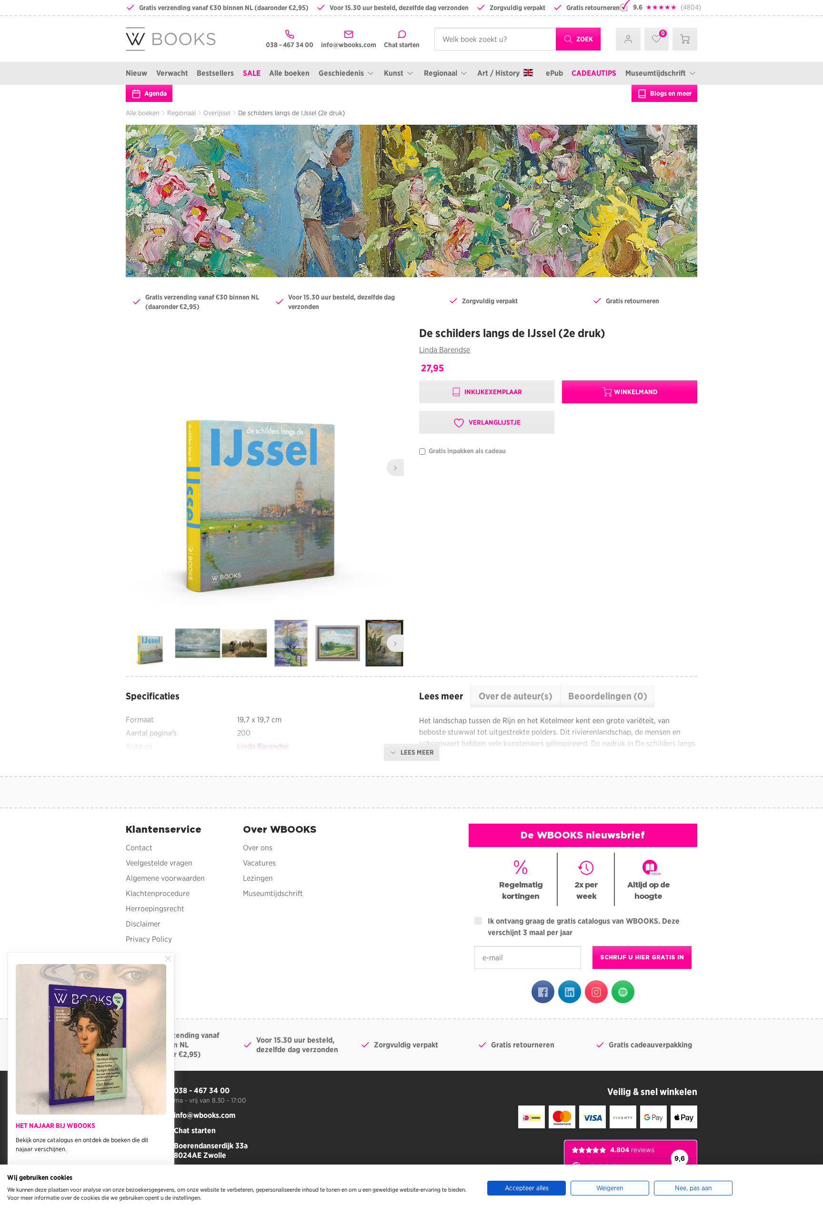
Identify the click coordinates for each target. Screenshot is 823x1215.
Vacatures (259, 862)
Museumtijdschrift (655, 73)
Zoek (584, 39)
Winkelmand (635, 392)
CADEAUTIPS (594, 73)
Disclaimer (143, 923)
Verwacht (172, 73)
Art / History (498, 73)
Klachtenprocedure (158, 893)
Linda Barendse (444, 349)
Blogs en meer (670, 93)
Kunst (393, 73)
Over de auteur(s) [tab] (515, 696)
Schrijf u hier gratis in (642, 957)
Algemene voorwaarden (165, 878)
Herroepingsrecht (155, 908)
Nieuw (136, 73)
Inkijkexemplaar (492, 392)
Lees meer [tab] (441, 696)
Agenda (155, 93)
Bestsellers (215, 73)
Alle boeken (289, 73)
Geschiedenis (341, 73)
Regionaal (440, 73)
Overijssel (217, 113)
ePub (554, 73)
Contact (139, 847)
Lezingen (258, 878)
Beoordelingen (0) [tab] (607, 696)
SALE (252, 73)
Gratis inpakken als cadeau (466, 451)
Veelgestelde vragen (159, 862)
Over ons (257, 847)
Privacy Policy (149, 939)
